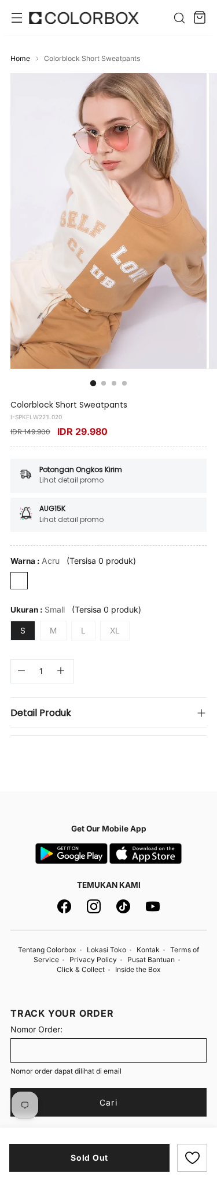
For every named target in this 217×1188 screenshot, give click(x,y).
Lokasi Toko (106, 949)
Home (20, 58)
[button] (192, 1158)
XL (115, 630)
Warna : (35, 561)
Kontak (148, 949)
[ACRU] (19, 580)
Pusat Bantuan (151, 959)
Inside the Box (138, 969)
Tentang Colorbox (47, 949)
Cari (108, 1102)
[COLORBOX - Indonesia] (84, 17)
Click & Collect (81, 969)
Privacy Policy (93, 959)
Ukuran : (37, 609)
